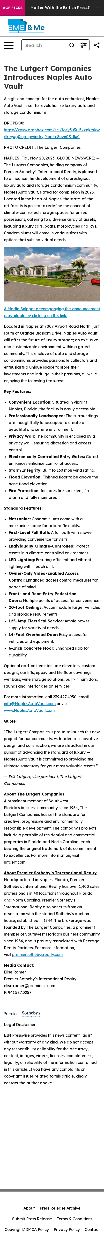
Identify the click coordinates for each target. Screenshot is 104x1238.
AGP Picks (12, 8)
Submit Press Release (32, 1218)
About (29, 1208)
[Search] (72, 45)
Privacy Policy (67, 1229)
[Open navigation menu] (9, 45)
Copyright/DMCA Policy (27, 1229)
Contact (92, 1229)
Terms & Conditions (74, 1218)
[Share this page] (96, 45)
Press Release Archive (60, 1208)
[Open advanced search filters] (83, 45)
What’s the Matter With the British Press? (49, 7)
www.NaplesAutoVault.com (29, 710)
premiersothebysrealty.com (37, 954)
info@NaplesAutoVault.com (30, 703)
